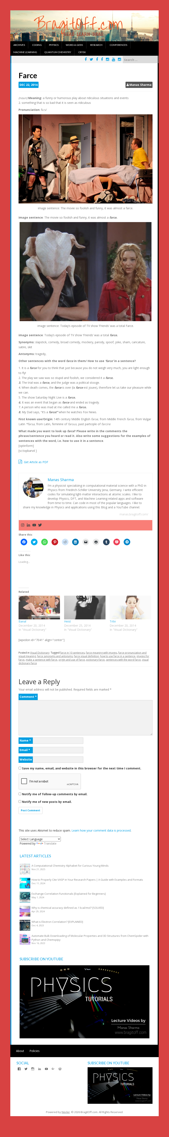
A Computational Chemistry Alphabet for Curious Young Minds (70, 865)
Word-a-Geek (74, 44)
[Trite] (130, 607)
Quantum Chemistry (57, 52)
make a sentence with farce (41, 659)
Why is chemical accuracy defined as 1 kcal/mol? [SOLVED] (68, 908)
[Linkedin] (28, 525)
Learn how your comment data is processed (101, 830)
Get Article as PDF (35, 462)
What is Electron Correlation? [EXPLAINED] (57, 922)
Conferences (118, 44)
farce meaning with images (101, 652)
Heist (67, 621)
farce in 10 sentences (72, 652)
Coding (37, 44)
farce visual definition (86, 656)
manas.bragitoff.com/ (134, 514)
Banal (22, 621)
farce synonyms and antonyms (55, 656)
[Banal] (39, 607)
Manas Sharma (140, 85)
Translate (50, 843)
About (20, 1051)
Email (25, 750)
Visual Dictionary (39, 652)
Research (96, 44)
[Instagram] (23, 525)
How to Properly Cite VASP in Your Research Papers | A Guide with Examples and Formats (87, 879)
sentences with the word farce (123, 659)
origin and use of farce (72, 659)
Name (25, 740)
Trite (113, 621)
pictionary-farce (95, 659)
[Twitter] (40, 525)
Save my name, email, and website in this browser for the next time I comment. (81, 768)
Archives (19, 44)
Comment (28, 697)
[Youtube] (34, 525)
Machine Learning (25, 52)
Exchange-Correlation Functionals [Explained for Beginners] (69, 894)
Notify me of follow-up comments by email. (54, 794)
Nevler (66, 1112)
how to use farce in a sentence (117, 656)
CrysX (82, 52)
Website (26, 759)
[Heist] (85, 607)
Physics (54, 44)
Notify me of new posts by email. (47, 802)
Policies (34, 1051)
